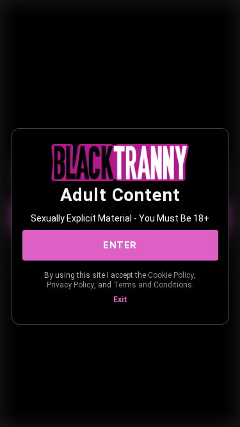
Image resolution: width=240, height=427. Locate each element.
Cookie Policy (171, 275)
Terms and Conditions (152, 284)
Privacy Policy (70, 284)
